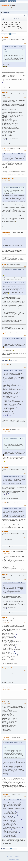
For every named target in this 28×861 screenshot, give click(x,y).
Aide (8, 856)
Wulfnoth (5, 617)
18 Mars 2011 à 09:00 (6, 366)
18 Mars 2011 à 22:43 (6, 670)
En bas (2, 33)
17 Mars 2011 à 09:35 (6, 43)
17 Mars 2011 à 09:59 (6, 97)
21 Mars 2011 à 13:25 (6, 739)
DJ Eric (4, 148)
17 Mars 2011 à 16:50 (6, 234)
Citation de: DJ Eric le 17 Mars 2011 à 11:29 (12, 184)
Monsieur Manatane (8, 178)
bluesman (5, 37)
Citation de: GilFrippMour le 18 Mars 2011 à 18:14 (13, 582)
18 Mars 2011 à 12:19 (6, 473)
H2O (3, 687)
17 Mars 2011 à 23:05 (6, 335)
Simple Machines (17, 858)
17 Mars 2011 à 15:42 (6, 180)
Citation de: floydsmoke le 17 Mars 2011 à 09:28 (13, 153)
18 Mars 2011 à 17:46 (6, 536)
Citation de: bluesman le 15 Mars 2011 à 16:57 (13, 46)
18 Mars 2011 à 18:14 (6, 553)
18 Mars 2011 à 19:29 (6, 579)
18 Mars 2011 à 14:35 (6, 504)
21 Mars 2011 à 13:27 (6, 796)
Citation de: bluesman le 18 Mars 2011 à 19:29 (13, 742)
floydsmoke (5, 365)
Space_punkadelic (7, 668)
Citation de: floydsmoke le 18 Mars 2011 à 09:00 (13, 476)
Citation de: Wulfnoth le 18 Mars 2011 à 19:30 (13, 799)
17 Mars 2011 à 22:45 (6, 266)
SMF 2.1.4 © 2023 (11, 858)
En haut (3, 848)
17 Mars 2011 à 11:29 (6, 150)
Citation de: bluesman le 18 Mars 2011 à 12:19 (13, 508)
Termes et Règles (13, 856)
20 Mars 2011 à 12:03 (6, 703)
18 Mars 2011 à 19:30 (6, 622)
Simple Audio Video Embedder (14, 859)
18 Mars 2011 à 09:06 (6, 431)
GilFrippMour (6, 232)
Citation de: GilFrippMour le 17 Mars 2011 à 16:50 (13, 338)
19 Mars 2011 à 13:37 (6, 689)
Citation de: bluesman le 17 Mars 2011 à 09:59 (13, 370)
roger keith (5, 333)
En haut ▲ (19, 856)
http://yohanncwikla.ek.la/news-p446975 (10, 360)
